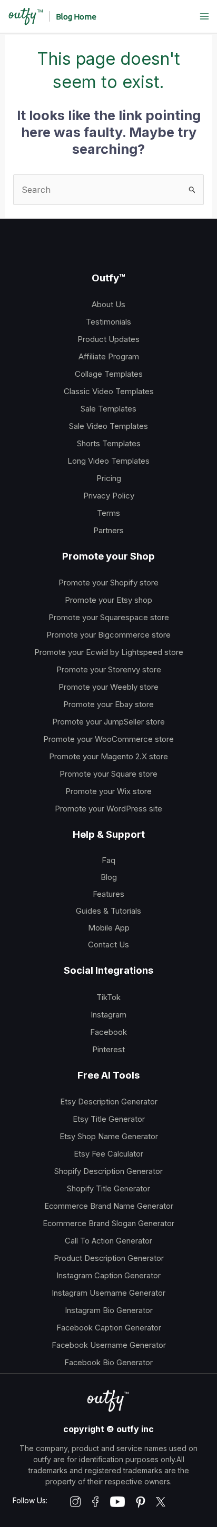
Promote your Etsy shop (108, 600)
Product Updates (108, 339)
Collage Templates (109, 374)
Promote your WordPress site (108, 809)
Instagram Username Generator (108, 1293)
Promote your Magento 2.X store (108, 756)
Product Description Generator (109, 1258)
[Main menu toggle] (204, 16)
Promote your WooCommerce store (108, 739)
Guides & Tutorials (108, 911)
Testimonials (108, 322)
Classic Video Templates (109, 391)
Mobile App (109, 928)
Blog (109, 877)
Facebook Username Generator (109, 1345)
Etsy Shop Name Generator (109, 1136)
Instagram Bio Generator (109, 1310)
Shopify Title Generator (108, 1188)
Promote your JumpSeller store (108, 722)
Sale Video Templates (108, 426)
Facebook (108, 1032)
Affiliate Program (108, 356)
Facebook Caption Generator (108, 1328)
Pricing (108, 478)
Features (108, 894)
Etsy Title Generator (109, 1119)
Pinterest (108, 1049)
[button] (76, 16)
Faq (108, 860)
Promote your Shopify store (108, 582)
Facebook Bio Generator (108, 1362)
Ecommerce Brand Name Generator (108, 1206)
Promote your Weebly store (108, 687)
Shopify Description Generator (108, 1171)
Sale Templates (108, 409)
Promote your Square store (108, 774)
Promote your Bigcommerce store (108, 635)
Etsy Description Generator (108, 1102)
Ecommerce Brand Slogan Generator (108, 1223)
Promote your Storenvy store (108, 669)
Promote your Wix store (108, 791)
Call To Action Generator (108, 1241)
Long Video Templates (108, 461)
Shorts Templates (109, 443)
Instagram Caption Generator (108, 1275)
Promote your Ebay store (108, 704)
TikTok (108, 997)
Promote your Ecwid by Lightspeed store (108, 652)
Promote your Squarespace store (108, 617)
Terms (108, 513)
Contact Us (108, 944)
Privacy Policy (108, 496)
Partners (108, 530)
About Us (108, 304)
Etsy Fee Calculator (108, 1154)
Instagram (108, 1015)
